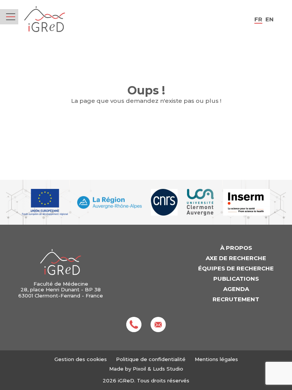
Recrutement (236, 299)
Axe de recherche (236, 258)
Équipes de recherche (236, 268)
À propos (236, 247)
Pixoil (139, 369)
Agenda (236, 288)
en (269, 19)
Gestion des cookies (80, 359)
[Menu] (10, 16)
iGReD (44, 19)
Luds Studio (168, 369)
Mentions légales (216, 359)
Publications (236, 278)
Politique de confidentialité (151, 359)
